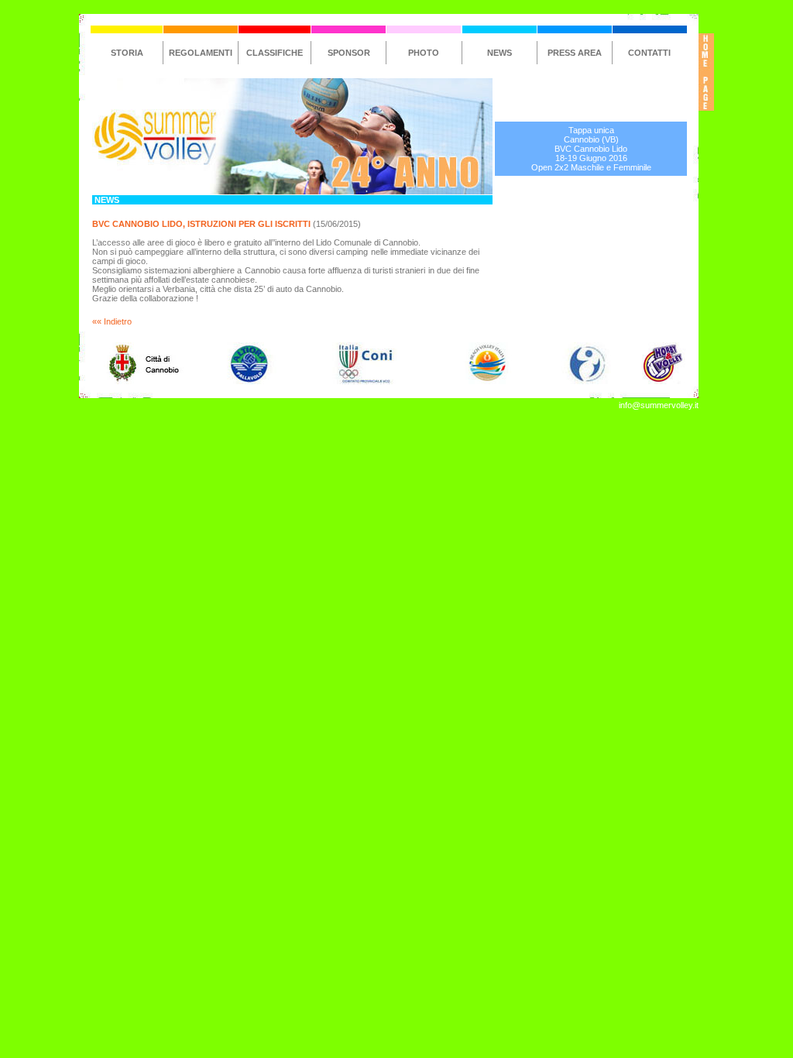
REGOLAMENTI (200, 52)
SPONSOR (349, 52)
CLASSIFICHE (274, 52)
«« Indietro (112, 321)
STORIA (127, 52)
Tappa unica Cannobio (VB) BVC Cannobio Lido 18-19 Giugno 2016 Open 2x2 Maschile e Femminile (591, 148)
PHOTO (423, 52)
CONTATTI (649, 52)
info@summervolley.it (659, 405)
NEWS (499, 52)
